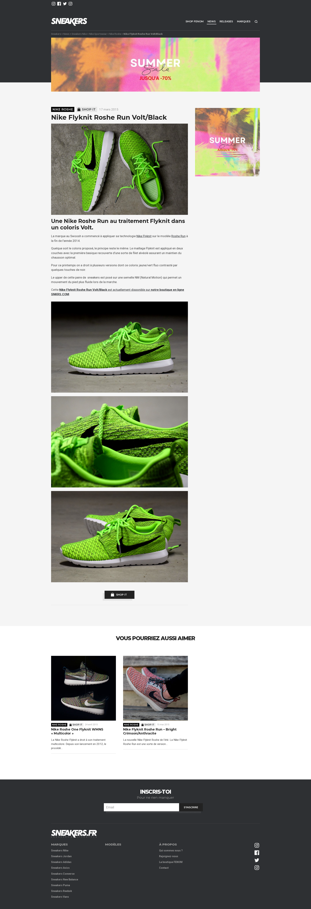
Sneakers (56, 33)
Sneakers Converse (63, 873)
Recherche (256, 21)
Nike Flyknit (144, 236)
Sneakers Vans (60, 896)
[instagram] (53, 3)
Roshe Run (178, 236)
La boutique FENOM (170, 862)
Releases (226, 21)
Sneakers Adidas (61, 862)
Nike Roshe (115, 33)
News (212, 21)
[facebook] (59, 3)
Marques (243, 21)
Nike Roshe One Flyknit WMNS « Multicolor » (77, 731)
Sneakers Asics (60, 867)
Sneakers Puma (60, 885)
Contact (164, 867)
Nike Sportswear (98, 33)
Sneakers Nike (79, 33)
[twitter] (64, 3)
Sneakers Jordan (61, 856)
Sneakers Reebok (61, 891)
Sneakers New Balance (64, 879)
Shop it (89, 109)
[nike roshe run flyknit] (119, 169)
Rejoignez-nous (168, 856)
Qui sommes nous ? (171, 850)
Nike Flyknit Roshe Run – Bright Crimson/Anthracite (150, 731)
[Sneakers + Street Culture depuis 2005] (74, 834)
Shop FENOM (195, 21)
